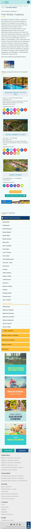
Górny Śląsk (6, 256)
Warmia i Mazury (7, 303)
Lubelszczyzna (7, 279)
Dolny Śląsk (6, 249)
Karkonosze (6, 266)
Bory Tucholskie (7, 245)
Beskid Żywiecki (7, 239)
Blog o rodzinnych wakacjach (9, 494)
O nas (3, 504)
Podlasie (5, 289)
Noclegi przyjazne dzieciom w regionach (12, 478)
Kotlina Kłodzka (7, 272)
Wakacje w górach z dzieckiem (10, 335)
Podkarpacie (6, 225)
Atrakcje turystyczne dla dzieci (16, 6)
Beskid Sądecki (7, 232)
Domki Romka (15, 175)
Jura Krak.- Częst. (7, 262)
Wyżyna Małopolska (8, 320)
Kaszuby (5, 269)
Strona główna (4, 6)
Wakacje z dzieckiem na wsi (9, 465)
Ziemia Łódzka (7, 327)
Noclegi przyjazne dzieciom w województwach (14, 480)
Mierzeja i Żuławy (7, 286)
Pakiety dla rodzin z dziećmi (9, 470)
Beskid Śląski (6, 235)
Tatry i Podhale (7, 300)
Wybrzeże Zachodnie (8, 316)
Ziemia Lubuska (7, 323)
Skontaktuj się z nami (7, 520)
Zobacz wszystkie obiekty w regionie (14, 195)
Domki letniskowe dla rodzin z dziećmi (12, 467)
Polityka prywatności (7, 514)
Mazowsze (5, 283)
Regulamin (4, 512)
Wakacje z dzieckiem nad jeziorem (11, 462)
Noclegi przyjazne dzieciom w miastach (12, 476)
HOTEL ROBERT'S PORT (15, 135)
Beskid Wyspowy (7, 228)
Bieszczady (6, 242)
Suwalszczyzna (7, 296)
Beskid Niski (6, 222)
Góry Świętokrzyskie (8, 259)
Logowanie (22, 450)
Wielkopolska (6, 306)
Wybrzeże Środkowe (8, 313)
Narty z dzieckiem (9, 330)
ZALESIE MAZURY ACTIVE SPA (15, 93)
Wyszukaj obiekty (15, 191)
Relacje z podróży (7, 344)
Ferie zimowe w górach (8, 340)
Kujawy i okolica (7, 276)
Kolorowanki (5, 349)
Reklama (3, 509)
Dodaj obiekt (8, 450)
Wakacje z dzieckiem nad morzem (11, 458)
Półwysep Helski (7, 293)
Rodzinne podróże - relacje (8, 489)
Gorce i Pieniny (7, 252)
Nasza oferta (5, 507)
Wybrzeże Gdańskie (8, 310)
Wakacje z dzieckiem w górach (10, 460)
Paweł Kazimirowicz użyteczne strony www (18, 528)
